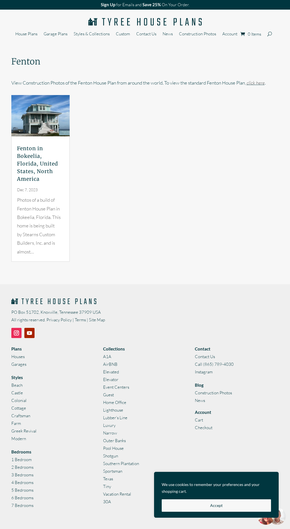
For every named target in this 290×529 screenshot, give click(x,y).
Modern (18, 438)
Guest (108, 394)
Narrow (110, 433)
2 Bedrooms (22, 467)
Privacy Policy (59, 319)
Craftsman (20, 415)
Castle (17, 392)
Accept (216, 505)
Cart (199, 420)
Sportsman (112, 471)
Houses (18, 356)
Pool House (113, 448)
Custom (123, 34)
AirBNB (110, 364)
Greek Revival (24, 431)
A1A (107, 356)
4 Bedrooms (22, 482)
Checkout (203, 427)
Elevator (110, 379)
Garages (18, 364)
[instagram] (16, 333)
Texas (108, 478)
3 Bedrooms (22, 475)
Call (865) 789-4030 (214, 364)
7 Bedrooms (22, 505)
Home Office (114, 402)
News (168, 34)
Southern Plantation (121, 463)
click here (256, 83)
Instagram (204, 372)
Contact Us (146, 34)
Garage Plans (55, 34)
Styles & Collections (92, 34)
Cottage (18, 408)
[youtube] (29, 333)
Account (229, 34)
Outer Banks (114, 440)
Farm (16, 423)
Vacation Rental (117, 494)
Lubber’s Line (115, 417)
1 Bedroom (21, 459)
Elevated (111, 372)
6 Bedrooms (22, 497)
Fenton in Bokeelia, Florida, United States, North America (37, 163)
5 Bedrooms (22, 490)
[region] (216, 495)
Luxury (109, 425)
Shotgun (110, 456)
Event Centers (116, 387)
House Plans (26, 34)
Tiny (107, 486)
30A (107, 501)
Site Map (97, 319)
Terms (80, 319)
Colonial (19, 400)
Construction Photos (197, 34)
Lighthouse (113, 410)
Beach (17, 385)
